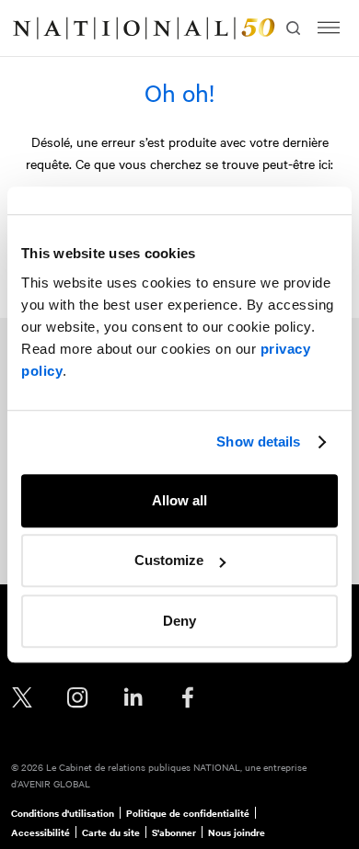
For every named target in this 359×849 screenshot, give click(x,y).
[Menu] (328, 28)
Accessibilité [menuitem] (40, 832)
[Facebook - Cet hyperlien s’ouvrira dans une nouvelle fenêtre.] (187, 698)
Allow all (179, 500)
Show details (258, 441)
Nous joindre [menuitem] (236, 832)
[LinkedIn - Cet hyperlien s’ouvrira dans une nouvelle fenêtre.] (132, 698)
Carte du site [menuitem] (111, 832)
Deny (179, 620)
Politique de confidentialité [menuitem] (187, 813)
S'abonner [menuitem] (174, 832)
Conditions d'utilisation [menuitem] (62, 813)
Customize (168, 560)
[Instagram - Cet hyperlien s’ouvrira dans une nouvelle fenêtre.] (77, 698)
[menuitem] (33, 28)
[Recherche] (291, 28)
